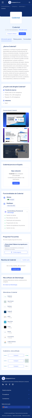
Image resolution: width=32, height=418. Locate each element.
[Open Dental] (26, 361)
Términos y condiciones (6, 415)
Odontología (22, 6)
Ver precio (22, 33)
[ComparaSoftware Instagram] (13, 384)
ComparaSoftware (5, 6)
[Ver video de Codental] (16, 120)
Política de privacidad (17, 415)
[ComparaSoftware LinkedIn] (3, 384)
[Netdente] (26, 355)
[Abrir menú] (2, 2)
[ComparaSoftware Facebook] (9, 384)
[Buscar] (29, 2)
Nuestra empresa (6, 390)
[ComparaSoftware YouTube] (6, 384)
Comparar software (12, 33)
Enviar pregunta (17, 252)
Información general (6, 39)
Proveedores (5, 394)
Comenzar (16, 183)
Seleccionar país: (6, 404)
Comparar (19, 355)
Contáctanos (5, 398)
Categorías (14, 6)
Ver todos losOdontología (10, 285)
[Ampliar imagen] (16, 135)
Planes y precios (17, 39)
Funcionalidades (27, 39)
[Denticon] (26, 366)
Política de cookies (26, 415)
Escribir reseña (23, 29)
